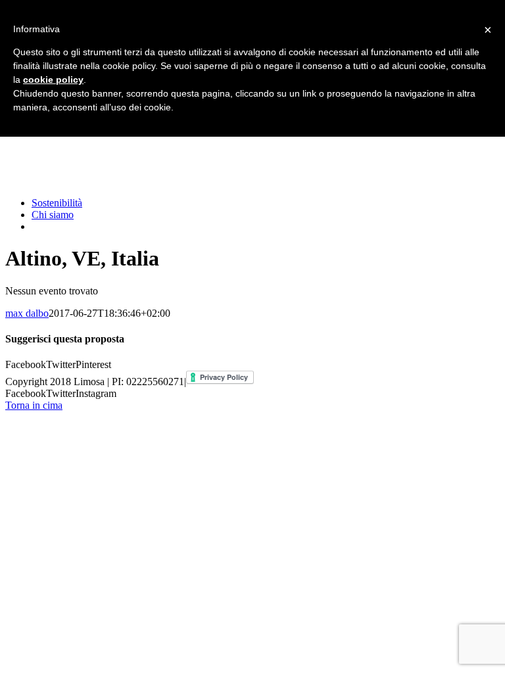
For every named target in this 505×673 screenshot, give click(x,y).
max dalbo (27, 313)
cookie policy (53, 79)
